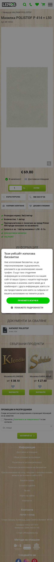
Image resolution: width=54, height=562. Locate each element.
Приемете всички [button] (28, 300)
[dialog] (27, 281)
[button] (27, 307)
